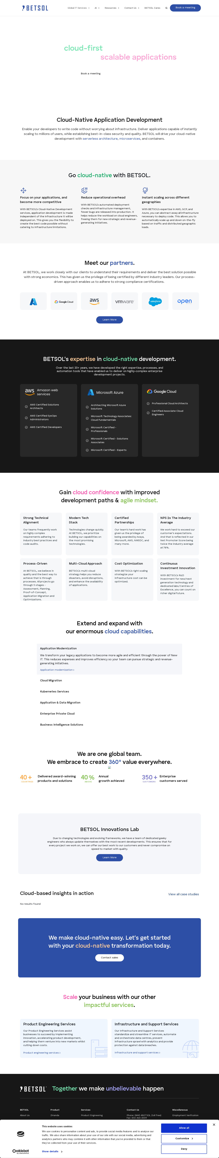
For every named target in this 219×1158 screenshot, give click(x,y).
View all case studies (183, 894)
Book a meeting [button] (185, 7)
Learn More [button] (110, 319)
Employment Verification (185, 1115)
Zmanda (55, 1115)
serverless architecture (100, 139)
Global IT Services (77, 8)
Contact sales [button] (126, 73)
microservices (129, 139)
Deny (184, 1149)
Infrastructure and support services (137, 1052)
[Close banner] (214, 1125)
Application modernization (56, 670)
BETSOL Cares (152, 8)
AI (96, 8)
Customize (182, 1138)
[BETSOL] (35, 8)
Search (166, 8)
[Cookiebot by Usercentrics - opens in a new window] (21, 1151)
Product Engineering (92, 1115)
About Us (25, 1115)
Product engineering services (41, 1053)
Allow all (184, 1128)
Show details (50, 1151)
